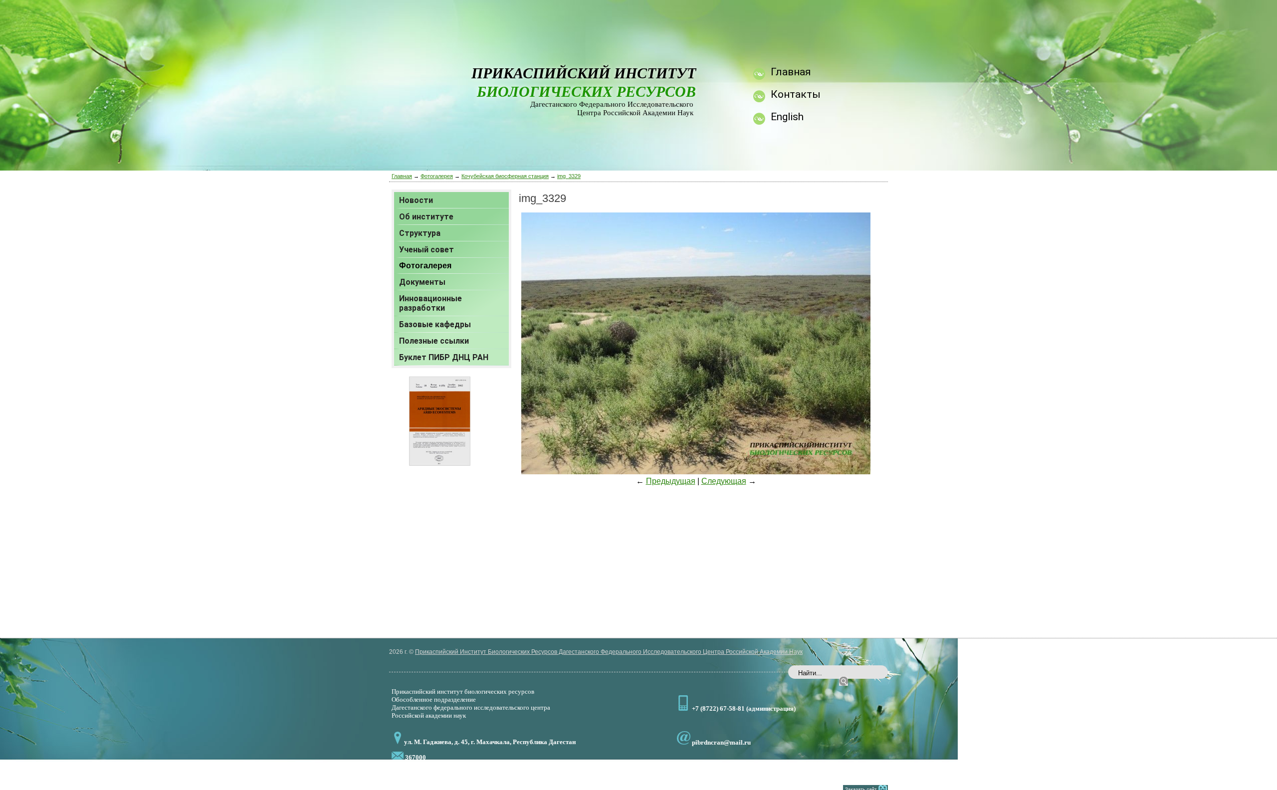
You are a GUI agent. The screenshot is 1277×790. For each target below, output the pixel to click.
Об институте (426, 216)
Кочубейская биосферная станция (505, 176)
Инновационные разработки (430, 303)
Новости (416, 200)
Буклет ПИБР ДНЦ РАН (443, 357)
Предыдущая (670, 481)
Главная (402, 176)
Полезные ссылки (434, 341)
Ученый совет (426, 249)
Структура (419, 233)
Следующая (723, 481)
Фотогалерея (437, 176)
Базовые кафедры (435, 324)
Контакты (796, 94)
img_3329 (569, 176)
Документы (422, 282)
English (787, 117)
